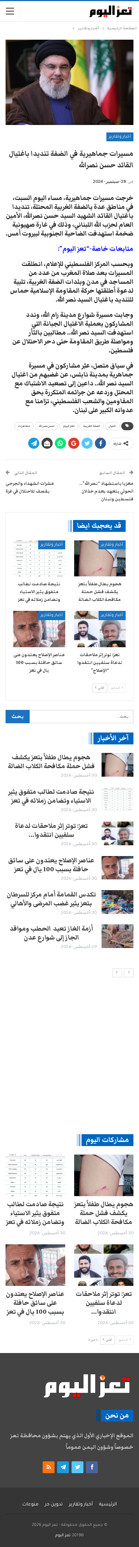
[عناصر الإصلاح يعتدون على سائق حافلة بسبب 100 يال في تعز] (39, 629)
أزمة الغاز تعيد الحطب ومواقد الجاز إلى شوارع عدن (51, 933)
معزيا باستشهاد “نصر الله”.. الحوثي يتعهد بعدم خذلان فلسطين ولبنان (106, 491)
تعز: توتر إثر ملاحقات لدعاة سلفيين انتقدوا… (51, 830)
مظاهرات (24, 426)
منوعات (30, 1504)
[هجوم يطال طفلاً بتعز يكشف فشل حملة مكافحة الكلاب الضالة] (100, 558)
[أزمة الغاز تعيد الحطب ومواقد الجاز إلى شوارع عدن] (117, 936)
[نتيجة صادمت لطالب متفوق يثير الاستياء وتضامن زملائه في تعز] (39, 558)
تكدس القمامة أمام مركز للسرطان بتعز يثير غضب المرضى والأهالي (51, 899)
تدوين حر (54, 1504)
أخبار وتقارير (120, 137)
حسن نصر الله (46, 426)
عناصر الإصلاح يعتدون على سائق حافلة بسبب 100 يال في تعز (51, 865)
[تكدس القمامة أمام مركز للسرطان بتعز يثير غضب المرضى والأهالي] (117, 902)
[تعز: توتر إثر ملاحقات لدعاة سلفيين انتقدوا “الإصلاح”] (100, 629)
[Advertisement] (69, 1055)
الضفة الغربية (91, 426)
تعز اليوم (69, 426)
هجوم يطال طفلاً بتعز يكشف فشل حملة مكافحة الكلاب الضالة (51, 762)
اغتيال (112, 426)
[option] (69, 851)
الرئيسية (108, 1504)
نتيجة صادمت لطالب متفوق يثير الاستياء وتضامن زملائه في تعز (51, 796)
